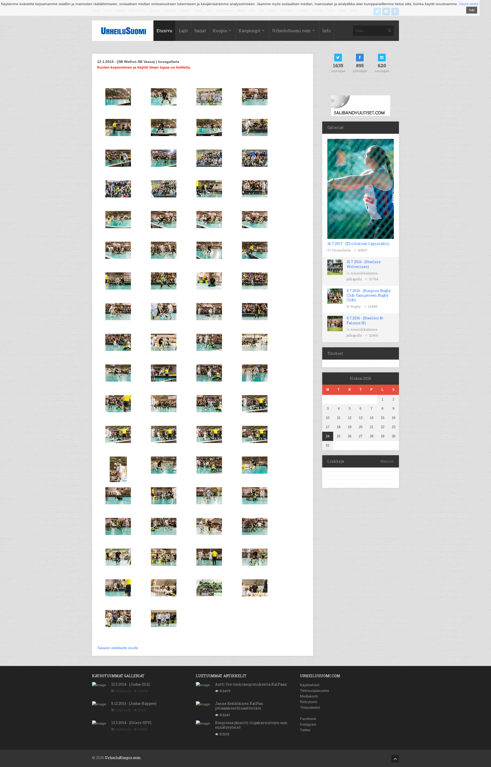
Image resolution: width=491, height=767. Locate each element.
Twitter (305, 730)
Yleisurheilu (341, 250)
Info (326, 30)
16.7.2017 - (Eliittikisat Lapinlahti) (358, 243)
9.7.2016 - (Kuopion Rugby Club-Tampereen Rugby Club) (369, 295)
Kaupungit (250, 30)
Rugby (356, 306)
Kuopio (220, 30)
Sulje (472, 10)
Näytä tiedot (468, 4)
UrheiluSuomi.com (291, 30)
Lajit (183, 30)
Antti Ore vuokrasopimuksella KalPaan (251, 684)
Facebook (308, 719)
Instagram (308, 724)
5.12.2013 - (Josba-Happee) (134, 703)
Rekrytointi (308, 702)
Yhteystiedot (310, 707)
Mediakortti (309, 696)
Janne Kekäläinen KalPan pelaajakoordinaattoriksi (239, 705)
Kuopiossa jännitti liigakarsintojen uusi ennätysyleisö (251, 725)
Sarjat (200, 30)
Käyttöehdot (309, 685)
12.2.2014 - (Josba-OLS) (130, 684)
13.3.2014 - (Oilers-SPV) (131, 722)
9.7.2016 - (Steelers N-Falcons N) (365, 320)
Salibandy (123, 690)
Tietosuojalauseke (314, 690)
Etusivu (164, 30)
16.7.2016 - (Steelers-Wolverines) (364, 264)
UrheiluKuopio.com (123, 757)
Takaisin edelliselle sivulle (117, 648)
